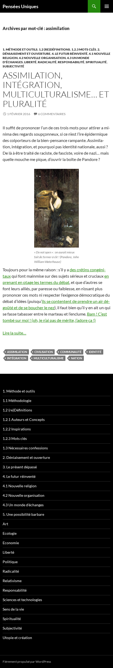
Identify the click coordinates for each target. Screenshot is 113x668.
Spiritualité (96, 62)
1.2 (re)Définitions (54, 49)
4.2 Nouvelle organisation (42, 58)
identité (95, 351)
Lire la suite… (14, 332)
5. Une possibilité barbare (23, 514)
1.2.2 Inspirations (17, 429)
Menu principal (106, 6)
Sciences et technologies (22, 599)
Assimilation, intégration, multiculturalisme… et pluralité (56, 89)
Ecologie (10, 533)
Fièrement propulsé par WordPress (27, 662)
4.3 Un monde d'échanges (23, 505)
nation (76, 358)
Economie (11, 543)
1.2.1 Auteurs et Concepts (24, 419)
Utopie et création (17, 637)
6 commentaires (51, 114)
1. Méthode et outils (20, 49)
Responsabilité (71, 62)
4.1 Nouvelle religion (20, 486)
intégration (16, 358)
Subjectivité (13, 66)
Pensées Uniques (20, 6)
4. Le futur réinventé (70, 54)
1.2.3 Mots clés (83, 49)
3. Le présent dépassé (20, 467)
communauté (70, 351)
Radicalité (47, 62)
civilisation (43, 351)
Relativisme (12, 580)
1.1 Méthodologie (17, 400)
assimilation (17, 351)
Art (5, 524)
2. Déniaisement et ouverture (26, 457)
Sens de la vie (13, 609)
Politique (10, 561)
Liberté (30, 62)
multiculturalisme (49, 358)
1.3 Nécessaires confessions (25, 448)
